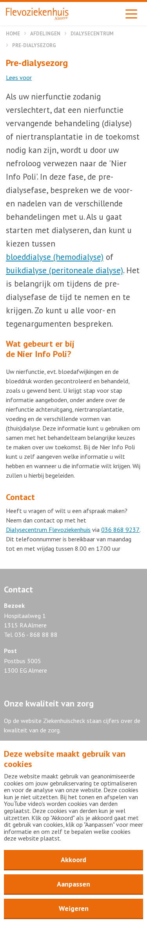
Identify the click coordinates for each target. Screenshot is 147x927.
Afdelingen (45, 33)
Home (13, 33)
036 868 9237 (120, 529)
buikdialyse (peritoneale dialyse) (64, 270)
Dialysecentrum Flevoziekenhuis (48, 529)
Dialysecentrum (92, 33)
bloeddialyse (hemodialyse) (54, 257)
